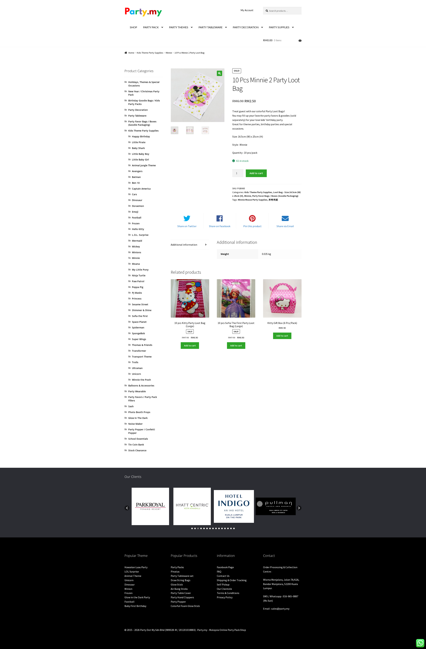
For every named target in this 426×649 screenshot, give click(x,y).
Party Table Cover (181, 593)
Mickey (136, 246)
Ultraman (137, 368)
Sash (131, 406)
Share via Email (285, 226)
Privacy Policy (224, 597)
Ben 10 (136, 182)
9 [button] (216, 528)
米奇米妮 (273, 199)
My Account (247, 10)
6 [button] (207, 528)
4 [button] (201, 528)
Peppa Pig (137, 287)
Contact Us (223, 575)
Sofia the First (140, 316)
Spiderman (138, 327)
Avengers (137, 171)
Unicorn (136, 373)
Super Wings (139, 339)
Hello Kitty (138, 229)
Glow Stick (177, 584)
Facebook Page (225, 567)
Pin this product (252, 226)
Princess (136, 298)
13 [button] (228, 528)
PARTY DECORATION (246, 27)
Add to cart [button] (190, 345)
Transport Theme (142, 356)
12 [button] (225, 528)
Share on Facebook (219, 226)
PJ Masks (137, 292)
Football (136, 217)
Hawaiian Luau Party (135, 567)
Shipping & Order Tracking (232, 580)
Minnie (169, 52)
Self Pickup (223, 584)
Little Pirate (138, 142)
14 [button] (231, 528)
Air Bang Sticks (179, 588)
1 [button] (192, 528)
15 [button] (234, 528)
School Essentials (138, 438)
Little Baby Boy (140, 153)
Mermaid (137, 240)
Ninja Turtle (138, 275)
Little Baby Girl (140, 159)
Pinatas (175, 571)
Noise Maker (135, 423)
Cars (134, 194)
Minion (128, 588)
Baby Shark (138, 148)
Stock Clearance (137, 450)
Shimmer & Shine (141, 310)
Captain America (141, 188)
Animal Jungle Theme (144, 165)
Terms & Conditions (228, 593)
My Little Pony (140, 269)
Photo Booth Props (139, 412)
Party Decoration (138, 109)
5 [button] (204, 528)
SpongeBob (138, 333)
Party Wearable (137, 391)
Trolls (135, 362)
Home (131, 52)
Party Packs (177, 567)
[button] (219, 73)
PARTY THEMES (178, 27)
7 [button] (210, 528)
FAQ (219, 571)
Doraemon (138, 206)
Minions (136, 252)
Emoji (135, 211)
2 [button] (195, 528)
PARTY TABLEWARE (210, 27)
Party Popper (178, 601)
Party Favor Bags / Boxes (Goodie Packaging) (275, 195)
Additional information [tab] (184, 244)
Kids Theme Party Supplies (150, 52)
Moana (136, 263)
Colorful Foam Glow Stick (185, 606)
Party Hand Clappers (182, 597)
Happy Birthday (141, 136)
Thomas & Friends (142, 345)
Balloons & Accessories (141, 385)
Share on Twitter (187, 226)
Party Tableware (137, 115)
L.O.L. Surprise (140, 234)
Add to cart (256, 173)
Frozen (136, 223)
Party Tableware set (182, 575)
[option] (150, 506)
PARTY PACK (151, 27)
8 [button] (213, 528)
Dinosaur (137, 200)
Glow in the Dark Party (137, 597)
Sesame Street (140, 304)
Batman (136, 177)
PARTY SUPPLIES (279, 27)
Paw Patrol (138, 281)
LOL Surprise (131, 571)
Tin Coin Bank (136, 444)
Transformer (139, 350)
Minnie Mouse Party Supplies (252, 199)
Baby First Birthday (135, 606)
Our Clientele (224, 588)
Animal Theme (132, 575)
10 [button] (219, 528)
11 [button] (222, 528)
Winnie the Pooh (141, 379)
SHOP (133, 27)
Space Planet (139, 321)
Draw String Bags (180, 580)
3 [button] (198, 528)
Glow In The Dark (138, 418)
